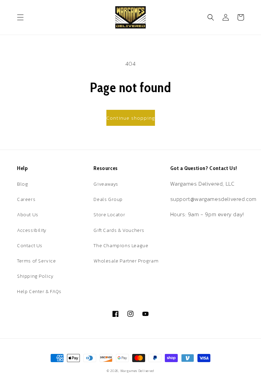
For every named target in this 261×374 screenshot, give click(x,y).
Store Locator (109, 214)
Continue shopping (130, 118)
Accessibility (32, 230)
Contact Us (29, 245)
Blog (22, 184)
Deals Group (108, 199)
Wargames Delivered (137, 370)
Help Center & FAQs (39, 291)
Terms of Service (36, 261)
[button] (20, 17)
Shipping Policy (35, 276)
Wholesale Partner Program (125, 261)
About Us (27, 214)
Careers (26, 199)
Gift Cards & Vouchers (118, 230)
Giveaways (105, 184)
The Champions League (120, 245)
